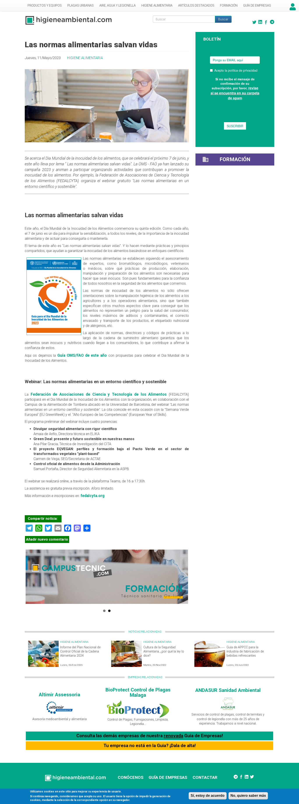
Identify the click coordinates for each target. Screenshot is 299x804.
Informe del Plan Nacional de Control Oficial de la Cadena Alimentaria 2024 (80, 651)
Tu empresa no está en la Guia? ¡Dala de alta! (150, 745)
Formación (228, 5)
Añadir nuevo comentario (47, 539)
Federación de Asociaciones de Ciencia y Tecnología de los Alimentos (99, 394)
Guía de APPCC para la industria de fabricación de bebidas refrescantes (245, 651)
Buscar (223, 19)
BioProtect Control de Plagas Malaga (138, 692)
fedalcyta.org (92, 496)
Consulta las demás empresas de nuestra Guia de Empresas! (149, 735)
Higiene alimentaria (156, 5)
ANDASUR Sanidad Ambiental (228, 690)
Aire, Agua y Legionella (117, 5)
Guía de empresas (257, 5)
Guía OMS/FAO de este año (81, 355)
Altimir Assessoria (59, 694)
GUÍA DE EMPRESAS (168, 777)
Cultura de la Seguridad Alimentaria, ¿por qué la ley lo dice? (163, 651)
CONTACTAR (205, 777)
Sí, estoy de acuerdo (208, 795)
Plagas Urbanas (80, 5)
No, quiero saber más (248, 795)
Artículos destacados (196, 5)
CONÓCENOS (130, 777)
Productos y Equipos (45, 5)
